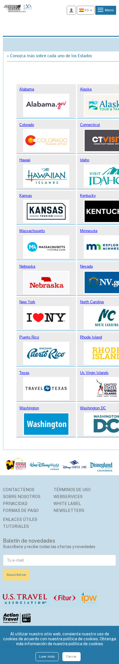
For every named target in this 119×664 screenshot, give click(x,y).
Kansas (25, 195)
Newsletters (68, 510)
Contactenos (18, 489)
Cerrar (71, 656)
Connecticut (90, 125)
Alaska (86, 89)
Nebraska (27, 266)
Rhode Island (91, 337)
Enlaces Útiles (20, 519)
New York (27, 302)
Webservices (68, 496)
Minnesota (88, 231)
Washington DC (93, 408)
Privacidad (15, 503)
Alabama (26, 89)
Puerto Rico (29, 337)
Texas (24, 373)
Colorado (26, 125)
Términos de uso (72, 489)
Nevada (86, 266)
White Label (67, 503)
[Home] (17, 7)
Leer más (47, 656)
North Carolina (92, 302)
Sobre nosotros (21, 496)
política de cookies (85, 643)
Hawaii (24, 160)
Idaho (84, 160)
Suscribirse (16, 575)
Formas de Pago (21, 510)
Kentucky (88, 195)
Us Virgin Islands (94, 373)
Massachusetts (32, 231)
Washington (29, 408)
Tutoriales (16, 526)
